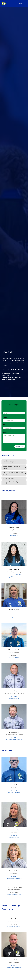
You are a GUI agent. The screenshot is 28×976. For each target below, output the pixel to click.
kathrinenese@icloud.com (14, 926)
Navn (5, 410)
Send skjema (19, 446)
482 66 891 (14, 876)
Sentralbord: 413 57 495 (14, 575)
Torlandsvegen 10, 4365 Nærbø (10, 373)
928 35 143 (14, 835)
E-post (5, 417)
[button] (22, 3)
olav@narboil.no (14, 698)
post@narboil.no (17, 369)
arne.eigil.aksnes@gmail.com (14, 739)
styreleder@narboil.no (14, 792)
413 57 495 (5, 369)
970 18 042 (14, 696)
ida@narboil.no (14, 535)
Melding (5, 432)
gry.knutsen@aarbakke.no (14, 878)
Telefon (5, 425)
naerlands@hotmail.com (14, 894)
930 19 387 (14, 790)
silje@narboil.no (14, 617)
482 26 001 (14, 737)
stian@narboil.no (14, 657)
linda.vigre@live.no (14, 837)
